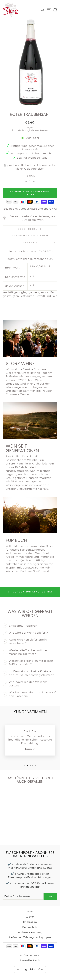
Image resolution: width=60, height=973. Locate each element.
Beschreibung (30, 229)
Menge (30, 176)
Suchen (30, 916)
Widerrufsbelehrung (30, 932)
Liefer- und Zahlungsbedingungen (30, 937)
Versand (30, 242)
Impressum (30, 921)
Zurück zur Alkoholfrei (32, 592)
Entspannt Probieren (30, 235)
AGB (30, 911)
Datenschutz (30, 927)
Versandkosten (39, 130)
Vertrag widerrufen (30, 969)
